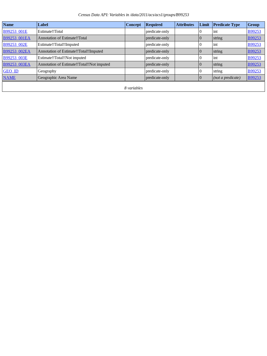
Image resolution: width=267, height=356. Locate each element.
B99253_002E (15, 44)
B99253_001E (15, 31)
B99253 (254, 31)
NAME (9, 77)
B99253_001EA (17, 38)
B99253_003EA (17, 64)
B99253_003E (15, 58)
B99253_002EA (17, 51)
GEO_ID (11, 71)
